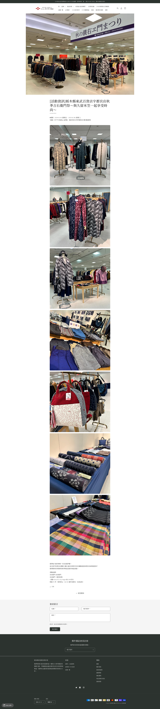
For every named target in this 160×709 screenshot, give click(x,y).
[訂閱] (93, 650)
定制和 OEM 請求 (70, 667)
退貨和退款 (99, 670)
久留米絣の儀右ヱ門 (113, 703)
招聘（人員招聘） (70, 664)
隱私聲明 (98, 675)
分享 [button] (53, 586)
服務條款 (98, 673)
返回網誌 (81, 593)
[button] (63, 6)
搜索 (97, 664)
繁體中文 (50, 702)
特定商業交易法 (100, 678)
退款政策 (98, 681)
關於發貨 (98, 667)
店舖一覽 (67, 670)
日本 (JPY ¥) (39, 702)
